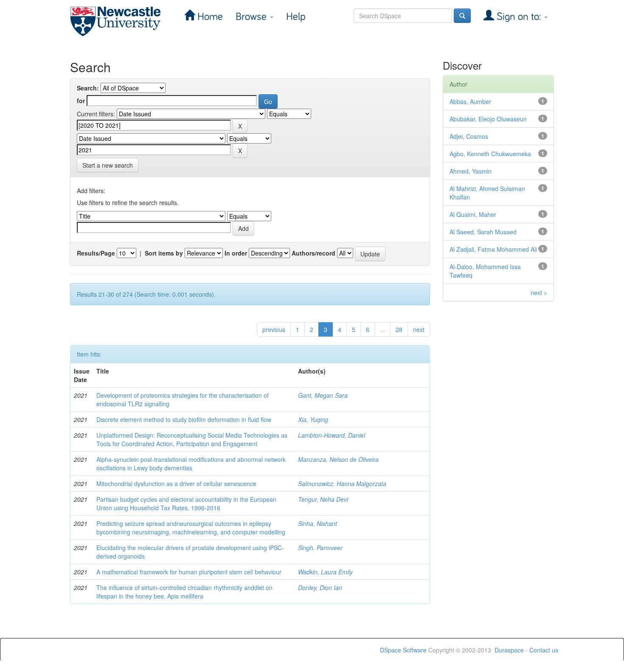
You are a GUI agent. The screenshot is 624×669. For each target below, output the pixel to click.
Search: (88, 88)
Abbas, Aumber (470, 101)
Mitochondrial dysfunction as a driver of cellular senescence (176, 483)
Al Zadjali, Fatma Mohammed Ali (493, 249)
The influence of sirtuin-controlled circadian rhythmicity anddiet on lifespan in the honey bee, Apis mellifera (184, 591)
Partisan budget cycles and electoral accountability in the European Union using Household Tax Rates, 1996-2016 (186, 503)
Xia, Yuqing (313, 419)
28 (399, 329)
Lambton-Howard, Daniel (331, 435)
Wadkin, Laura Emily (325, 572)
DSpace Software (403, 650)
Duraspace (509, 650)
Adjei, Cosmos (469, 136)
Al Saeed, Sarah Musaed (483, 232)
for (81, 100)
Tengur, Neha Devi (323, 499)
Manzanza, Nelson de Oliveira (338, 459)
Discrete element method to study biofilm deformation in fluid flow (183, 419)
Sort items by (164, 253)
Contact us (543, 650)
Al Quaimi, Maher (473, 214)
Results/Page (96, 253)
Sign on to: (518, 16)
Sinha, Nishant (317, 523)
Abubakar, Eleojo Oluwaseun (488, 119)
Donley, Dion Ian (320, 587)
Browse (252, 16)
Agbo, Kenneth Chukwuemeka (490, 153)
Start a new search (107, 165)
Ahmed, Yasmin (471, 171)
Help (296, 16)
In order (236, 253)
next (418, 329)
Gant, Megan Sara (323, 395)
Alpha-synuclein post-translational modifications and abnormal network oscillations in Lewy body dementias (191, 463)
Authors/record (313, 253)
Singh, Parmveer (320, 547)
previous (273, 329)
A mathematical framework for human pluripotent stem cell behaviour (188, 572)
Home (209, 16)
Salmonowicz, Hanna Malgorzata (342, 483)
